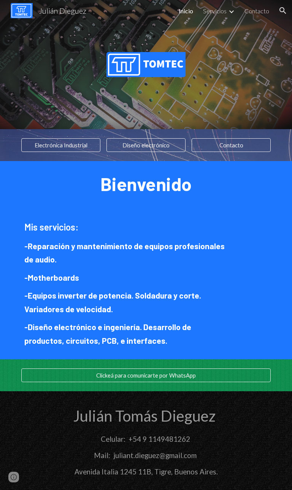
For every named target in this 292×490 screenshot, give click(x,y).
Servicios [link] (215, 10)
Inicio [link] (186, 10)
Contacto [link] (256, 10)
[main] (145, 184)
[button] (283, 11)
